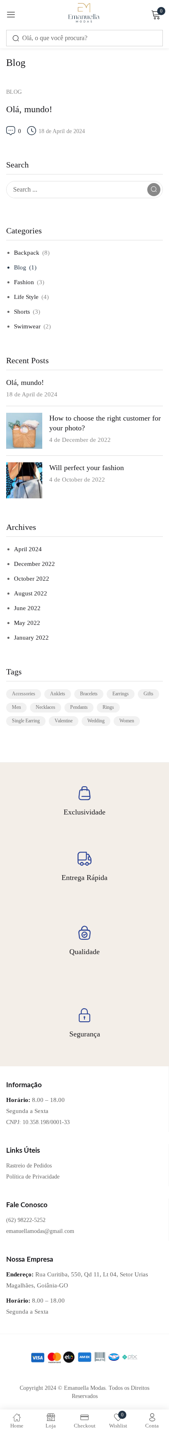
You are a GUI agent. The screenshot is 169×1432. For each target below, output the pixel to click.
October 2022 (31, 578)
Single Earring (26, 721)
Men (16, 707)
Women (126, 721)
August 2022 (30, 593)
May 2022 (27, 623)
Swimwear (27, 326)
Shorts (22, 311)
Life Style (26, 297)
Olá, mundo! (25, 382)
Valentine (64, 721)
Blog (20, 267)
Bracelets (89, 694)
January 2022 (31, 637)
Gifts (148, 694)
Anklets (57, 694)
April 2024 (28, 549)
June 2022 (27, 608)
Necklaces (45, 707)
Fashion (24, 282)
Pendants (79, 707)
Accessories (23, 694)
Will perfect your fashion (86, 468)
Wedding (96, 721)
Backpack (26, 252)
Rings (108, 707)
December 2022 (34, 564)
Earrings (120, 694)
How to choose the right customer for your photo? (105, 423)
